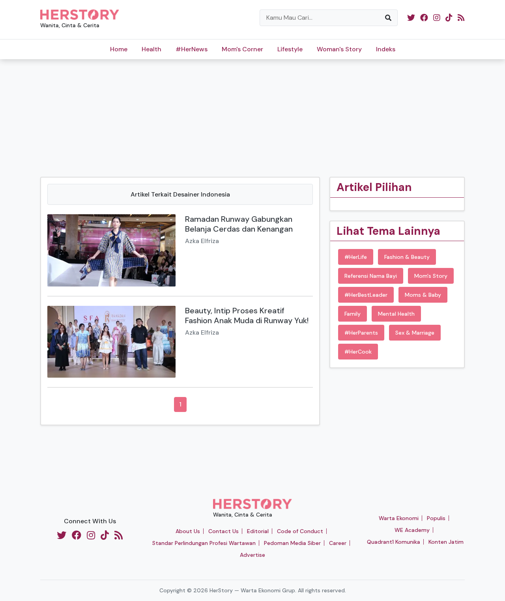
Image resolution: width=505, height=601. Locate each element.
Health (151, 49)
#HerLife (355, 256)
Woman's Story (339, 49)
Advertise (252, 554)
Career (337, 543)
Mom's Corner (242, 49)
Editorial (258, 531)
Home (118, 49)
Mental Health (396, 313)
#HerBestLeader (365, 294)
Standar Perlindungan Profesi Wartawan (204, 543)
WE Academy (412, 530)
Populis (436, 518)
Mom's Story (430, 275)
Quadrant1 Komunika (393, 541)
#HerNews (192, 49)
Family (352, 313)
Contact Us (223, 531)
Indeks (385, 49)
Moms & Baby (423, 294)
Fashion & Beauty (407, 256)
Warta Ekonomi (399, 518)
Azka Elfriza (202, 241)
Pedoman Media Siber (292, 543)
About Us (188, 531)
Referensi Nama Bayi (370, 275)
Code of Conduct (300, 531)
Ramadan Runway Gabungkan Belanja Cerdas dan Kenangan (239, 224)
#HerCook (358, 351)
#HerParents (361, 332)
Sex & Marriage (414, 332)
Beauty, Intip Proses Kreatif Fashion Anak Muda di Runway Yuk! (247, 315)
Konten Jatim (446, 541)
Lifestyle (290, 49)
